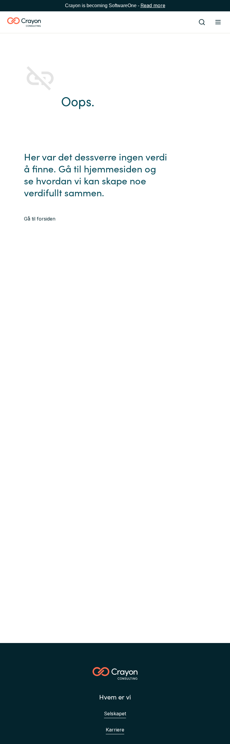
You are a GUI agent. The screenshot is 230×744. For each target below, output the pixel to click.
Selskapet (115, 714)
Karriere (115, 730)
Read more (152, 5)
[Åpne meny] (218, 22)
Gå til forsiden (39, 219)
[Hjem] (24, 22)
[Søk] (202, 22)
